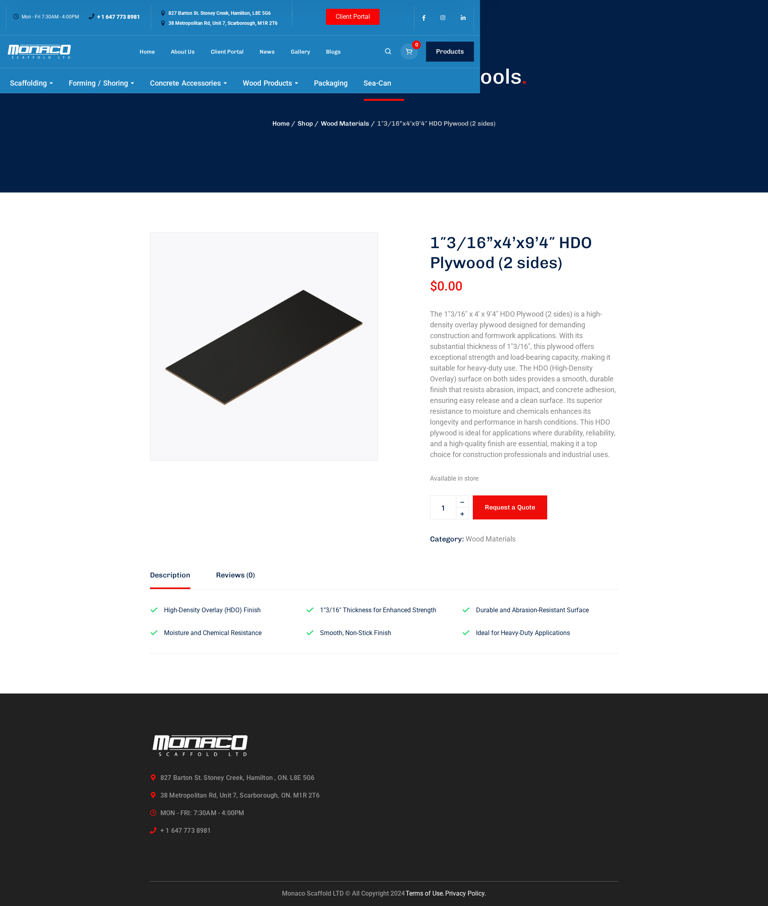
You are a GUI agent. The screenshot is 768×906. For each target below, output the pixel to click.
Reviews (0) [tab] (235, 575)
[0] (410, 52)
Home (281, 123)
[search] (388, 52)
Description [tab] (170, 575)
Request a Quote (510, 507)
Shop (305, 123)
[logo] (39, 52)
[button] (358, 253)
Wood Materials (345, 123)
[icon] (424, 18)
